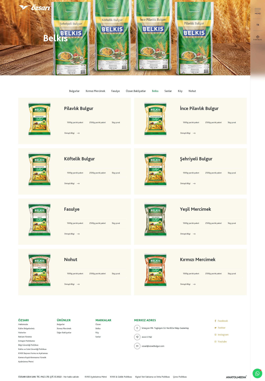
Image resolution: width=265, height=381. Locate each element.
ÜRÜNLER (64, 320)
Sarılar (168, 91)
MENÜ (258, 13)
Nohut (192, 91)
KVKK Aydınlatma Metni (96, 376)
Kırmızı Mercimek (95, 91)
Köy (180, 91)
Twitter (221, 327)
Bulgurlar (74, 91)
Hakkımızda (23, 324)
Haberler (22, 332)
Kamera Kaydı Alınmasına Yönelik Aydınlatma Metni (32, 359)
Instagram (223, 334)
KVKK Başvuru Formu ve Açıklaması (33, 353)
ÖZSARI (23, 320)
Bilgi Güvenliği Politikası (28, 345)
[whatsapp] (257, 373)
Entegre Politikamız (26, 341)
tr (257, 24)
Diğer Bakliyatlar (64, 332)
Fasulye (115, 91)
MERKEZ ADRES (145, 320)
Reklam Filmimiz (25, 336)
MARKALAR (103, 320)
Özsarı (98, 324)
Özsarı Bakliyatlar (136, 91)
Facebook (223, 320)
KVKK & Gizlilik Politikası (121, 376)
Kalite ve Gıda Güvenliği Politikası (32, 349)
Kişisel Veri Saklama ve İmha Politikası (152, 376)
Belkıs (155, 91)
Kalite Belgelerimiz (26, 328)
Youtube (222, 341)
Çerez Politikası (180, 376)
